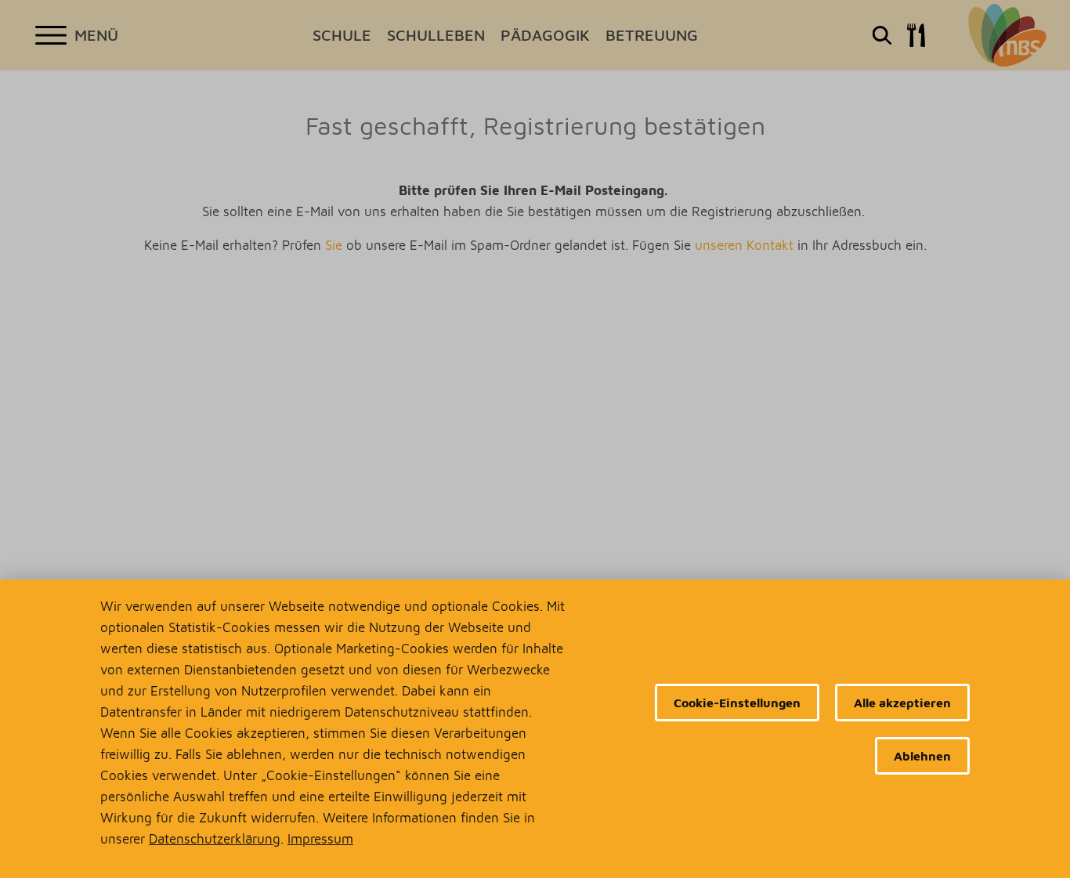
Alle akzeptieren (902, 703)
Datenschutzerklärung (214, 839)
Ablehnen (922, 756)
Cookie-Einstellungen (737, 703)
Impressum (320, 839)
